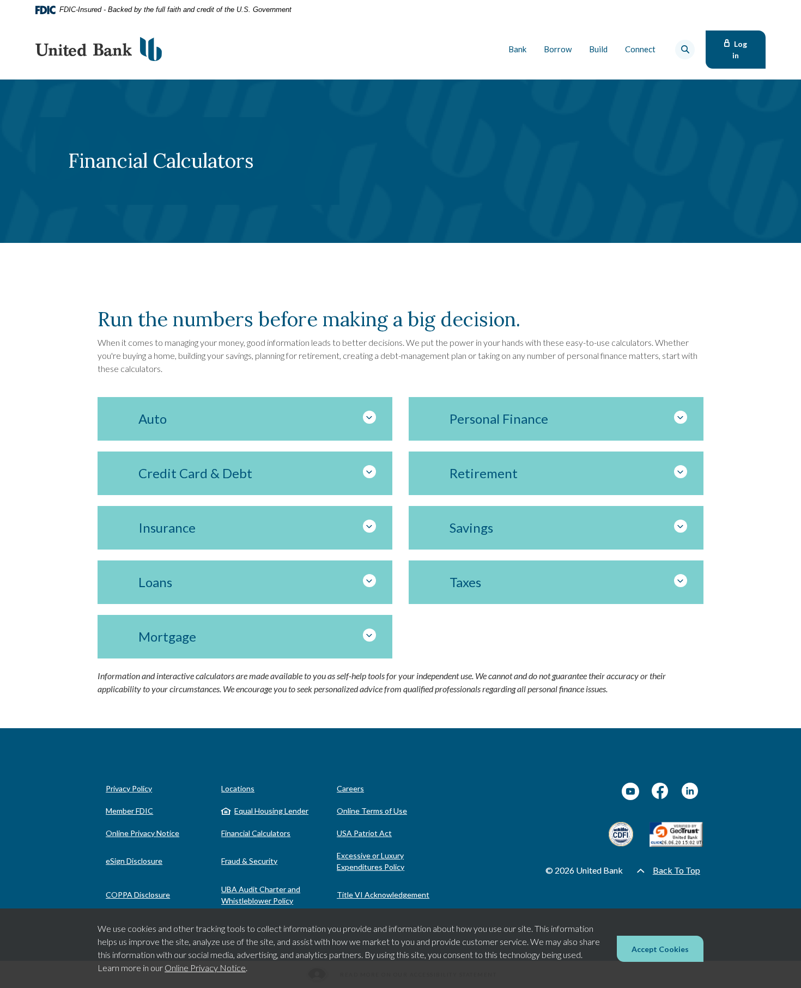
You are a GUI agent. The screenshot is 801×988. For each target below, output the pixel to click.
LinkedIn (690, 791)
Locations (237, 788)
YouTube (630, 791)
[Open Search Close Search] (685, 49)
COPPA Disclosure (138, 894)
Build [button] (598, 49)
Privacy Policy (129, 788)
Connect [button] (640, 49)
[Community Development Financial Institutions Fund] (621, 834)
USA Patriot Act (364, 833)
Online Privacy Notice (205, 967)
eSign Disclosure (134, 860)
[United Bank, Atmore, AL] (98, 49)
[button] (245, 419)
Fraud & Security (249, 860)
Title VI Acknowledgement (383, 894)
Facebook (660, 791)
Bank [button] (517, 49)
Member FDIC (129, 810)
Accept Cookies (660, 949)
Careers (350, 788)
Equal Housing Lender (271, 810)
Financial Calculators (255, 833)
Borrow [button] (558, 49)
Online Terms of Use (372, 810)
